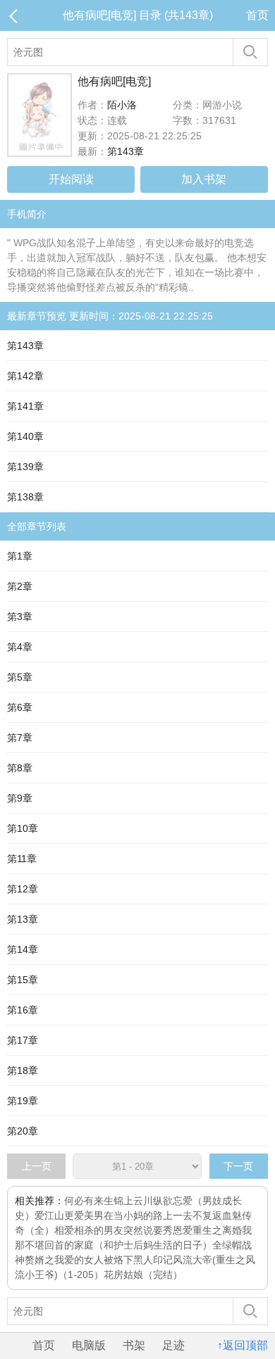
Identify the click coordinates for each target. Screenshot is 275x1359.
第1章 (19, 556)
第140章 (25, 436)
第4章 (19, 646)
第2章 (19, 586)
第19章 (22, 1100)
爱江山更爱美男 (69, 1215)
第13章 (22, 919)
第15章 (22, 979)
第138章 (25, 496)
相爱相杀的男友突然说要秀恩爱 (123, 1230)
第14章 (22, 949)
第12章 (22, 889)
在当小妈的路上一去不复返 (163, 1215)
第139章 (25, 466)
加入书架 (203, 179)
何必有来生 (89, 1200)
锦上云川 (133, 1200)
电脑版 (89, 1345)
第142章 (25, 375)
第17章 (22, 1040)
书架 (134, 1345)
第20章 (22, 1131)
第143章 (125, 151)
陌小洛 (122, 104)
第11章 (22, 858)
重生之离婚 (217, 1230)
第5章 (19, 677)
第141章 (25, 406)
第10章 (22, 828)
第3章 (19, 616)
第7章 (19, 737)
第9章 (19, 798)
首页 (257, 15)
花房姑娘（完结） (143, 1274)
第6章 (19, 707)
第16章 (22, 1010)
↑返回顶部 (242, 1345)
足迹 (173, 1345)
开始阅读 (71, 179)
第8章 (19, 767)
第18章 (22, 1070)
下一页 (238, 1166)
